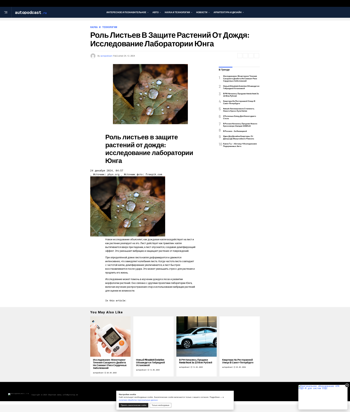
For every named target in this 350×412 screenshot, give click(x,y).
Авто (155, 12)
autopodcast (106, 56)
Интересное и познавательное (126, 12)
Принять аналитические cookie (133, 405)
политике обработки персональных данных (138, 400)
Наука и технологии (177, 12)
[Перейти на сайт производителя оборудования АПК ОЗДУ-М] (322, 397)
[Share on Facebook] (239, 55)
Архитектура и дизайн (228, 12)
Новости (201, 12)
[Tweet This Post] (245, 55)
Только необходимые (160, 405)
